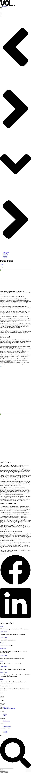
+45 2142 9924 (5, 707)
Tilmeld (2, 696)
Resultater (3, 770)
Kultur (1, 648)
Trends (1, 264)
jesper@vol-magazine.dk (9, 708)
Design (1, 631)
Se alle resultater (4, 772)
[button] (15, 570)
